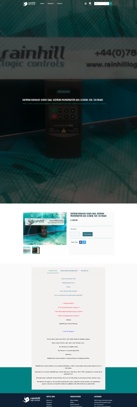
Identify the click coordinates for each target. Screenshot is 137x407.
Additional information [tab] (69, 271)
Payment (49, 402)
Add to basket (87, 234)
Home (24, 104)
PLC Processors (99, 404)
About (42, 3)
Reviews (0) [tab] (84, 271)
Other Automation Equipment (39, 104)
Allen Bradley (74, 400)
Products (51, 3)
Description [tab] (53, 271)
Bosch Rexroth (74, 404)
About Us (49, 400)
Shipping (48, 404)
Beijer (72, 402)
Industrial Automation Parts (102, 402)
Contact (60, 3)
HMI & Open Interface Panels (103, 400)
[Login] (86, 4)
